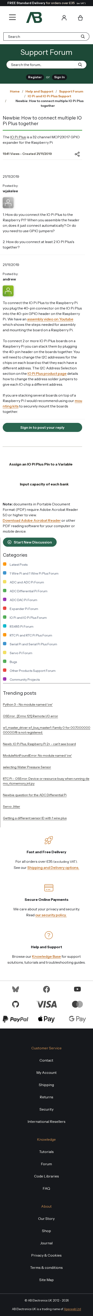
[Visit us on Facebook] (46, 989)
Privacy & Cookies (46, 1255)
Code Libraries (46, 1176)
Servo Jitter (11, 806)
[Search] (51, 17)
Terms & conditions (46, 1267)
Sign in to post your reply (42, 427)
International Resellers (46, 1121)
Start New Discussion (32, 542)
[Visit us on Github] (15, 1004)
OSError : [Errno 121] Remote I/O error (30, 716)
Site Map (46, 1279)
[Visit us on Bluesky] (15, 989)
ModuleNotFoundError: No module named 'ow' (37, 755)
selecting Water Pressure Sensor (27, 767)
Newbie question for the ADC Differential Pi (35, 795)
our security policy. (51, 915)
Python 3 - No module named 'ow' (28, 704)
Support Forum (71, 91)
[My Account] (64, 17)
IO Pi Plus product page (47, 373)
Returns (46, 1097)
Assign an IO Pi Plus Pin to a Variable (40, 464)
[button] (11, 14)
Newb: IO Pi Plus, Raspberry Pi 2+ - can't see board (39, 744)
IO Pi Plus (18, 137)
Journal (46, 1243)
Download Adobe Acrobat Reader (32, 520)
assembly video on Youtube (50, 319)
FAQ (46, 1188)
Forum (46, 1164)
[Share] (74, 154)
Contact (46, 1060)
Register (35, 77)
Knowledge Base (46, 956)
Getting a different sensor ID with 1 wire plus (35, 818)
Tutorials (46, 1151)
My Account (46, 1072)
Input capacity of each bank (44, 484)
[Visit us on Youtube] (77, 989)
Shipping (46, 1084)
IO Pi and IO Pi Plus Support (49, 96)
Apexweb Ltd (72, 1309)
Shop (46, 1230)
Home (15, 91)
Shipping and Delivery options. (53, 867)
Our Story (46, 1218)
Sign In (59, 77)
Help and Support (39, 91)
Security (46, 1109)
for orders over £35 (46, 3)
